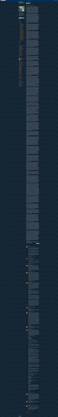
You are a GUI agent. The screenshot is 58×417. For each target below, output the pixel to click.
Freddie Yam (20, 50)
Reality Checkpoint (20, 77)
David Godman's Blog (20, 47)
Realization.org (20, 69)
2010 (19, 21)
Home (32, 411)
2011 (19, 20)
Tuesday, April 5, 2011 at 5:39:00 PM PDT (31, 392)
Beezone (19, 82)
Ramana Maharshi (20, 71)
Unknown (29, 393)
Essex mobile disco (29, 381)
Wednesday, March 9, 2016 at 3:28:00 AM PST (31, 409)
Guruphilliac (20, 65)
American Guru (29, 7)
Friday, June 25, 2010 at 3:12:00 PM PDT (31, 375)
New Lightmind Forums (21, 84)
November (20, 23)
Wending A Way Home (20, 55)
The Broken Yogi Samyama (21, 2)
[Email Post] (35, 243)
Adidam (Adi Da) (20, 67)
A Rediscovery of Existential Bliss (21, 45)
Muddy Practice (20, 52)
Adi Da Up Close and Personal (21, 81)
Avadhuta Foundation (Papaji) (21, 73)
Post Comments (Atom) (30, 412)
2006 (19, 43)
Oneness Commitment (20, 63)
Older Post (38, 411)
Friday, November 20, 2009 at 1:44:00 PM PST (31, 328)
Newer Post (27, 411)
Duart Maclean (29, 329)
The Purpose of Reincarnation (22, 37)
